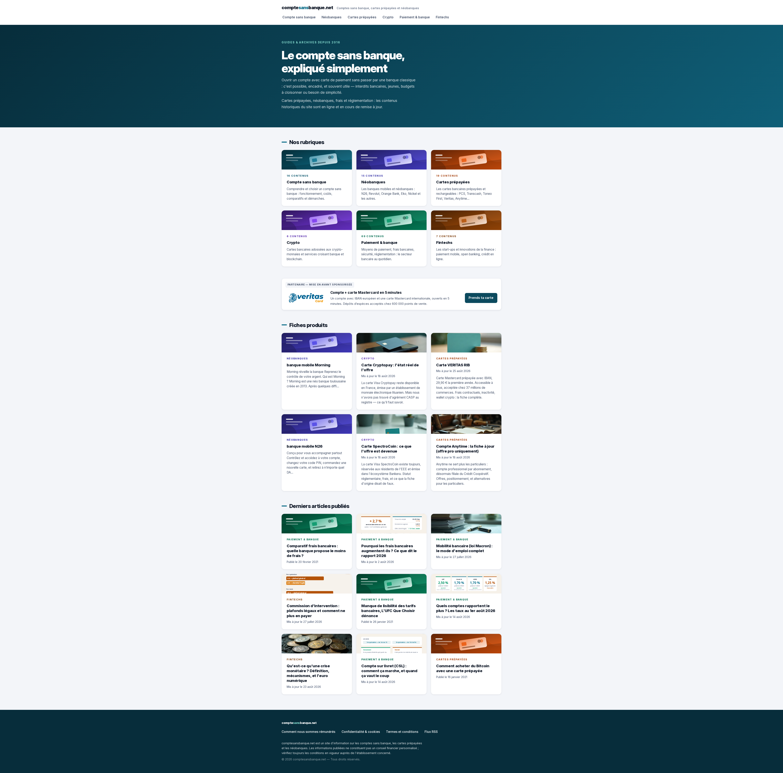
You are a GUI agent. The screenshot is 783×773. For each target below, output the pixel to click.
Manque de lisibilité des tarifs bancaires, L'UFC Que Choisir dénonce (388, 610)
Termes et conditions (402, 732)
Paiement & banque (415, 17)
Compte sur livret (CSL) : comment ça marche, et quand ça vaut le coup (389, 671)
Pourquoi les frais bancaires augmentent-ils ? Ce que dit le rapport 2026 (389, 551)
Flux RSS (431, 732)
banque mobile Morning (308, 365)
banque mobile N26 (305, 446)
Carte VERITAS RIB (453, 365)
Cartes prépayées (362, 17)
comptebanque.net (307, 7)
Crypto (388, 17)
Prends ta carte (481, 298)
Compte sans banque (299, 17)
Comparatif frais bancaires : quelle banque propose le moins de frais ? (316, 551)
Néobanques (332, 17)
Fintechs (442, 17)
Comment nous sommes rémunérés (308, 732)
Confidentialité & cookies (361, 732)
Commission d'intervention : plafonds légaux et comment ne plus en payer (316, 610)
